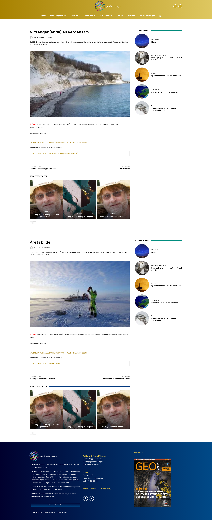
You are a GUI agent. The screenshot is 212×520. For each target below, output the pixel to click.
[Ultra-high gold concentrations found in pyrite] (142, 58)
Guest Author (39, 37)
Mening (113, 213)
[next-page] (34, 222)
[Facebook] (175, 6)
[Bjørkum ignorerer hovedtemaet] (113, 199)
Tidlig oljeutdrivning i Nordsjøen (80, 217)
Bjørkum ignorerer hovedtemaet (113, 217)
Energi (46, 212)
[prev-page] (31, 222)
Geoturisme (155, 39)
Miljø (152, 105)
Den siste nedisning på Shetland (43, 169)
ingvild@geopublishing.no (93, 462)
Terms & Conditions (90, 489)
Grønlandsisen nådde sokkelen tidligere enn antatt (163, 109)
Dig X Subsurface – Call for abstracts (166, 76)
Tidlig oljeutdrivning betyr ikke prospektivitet (46, 216)
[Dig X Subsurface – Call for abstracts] (142, 75)
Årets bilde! (125, 169)
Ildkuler (154, 42)
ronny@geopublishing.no (93, 478)
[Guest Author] (31, 37)
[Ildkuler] (142, 41)
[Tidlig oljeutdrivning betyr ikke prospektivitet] (46, 199)
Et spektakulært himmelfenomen (164, 92)
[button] (160, 16)
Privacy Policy (105, 489)
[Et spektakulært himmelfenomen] (142, 91)
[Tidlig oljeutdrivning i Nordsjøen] (79, 199)
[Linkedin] (180, 6)
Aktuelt (153, 73)
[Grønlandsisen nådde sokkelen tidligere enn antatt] (142, 108)
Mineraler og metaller (158, 55)
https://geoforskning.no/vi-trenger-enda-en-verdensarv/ (54, 153)
